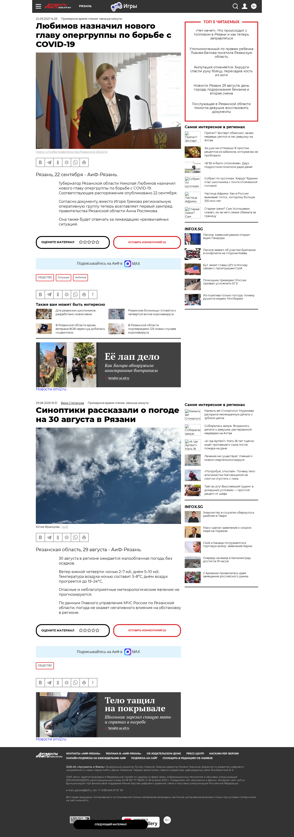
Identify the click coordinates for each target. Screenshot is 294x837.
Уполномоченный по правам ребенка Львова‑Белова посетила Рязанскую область (221, 53)
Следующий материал (111, 824)
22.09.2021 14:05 (46, 18)
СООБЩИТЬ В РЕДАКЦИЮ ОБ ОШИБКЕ (188, 758)
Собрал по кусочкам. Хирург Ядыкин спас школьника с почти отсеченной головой (231, 182)
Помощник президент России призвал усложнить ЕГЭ (224, 282)
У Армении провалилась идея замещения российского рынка (225, 575)
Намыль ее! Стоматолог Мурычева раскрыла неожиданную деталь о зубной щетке (229, 414)
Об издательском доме (164, 753)
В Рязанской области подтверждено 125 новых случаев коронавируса (152, 328)
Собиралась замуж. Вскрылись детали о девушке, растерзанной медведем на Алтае (228, 429)
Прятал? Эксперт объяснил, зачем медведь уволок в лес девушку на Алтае (228, 136)
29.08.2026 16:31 (46, 403)
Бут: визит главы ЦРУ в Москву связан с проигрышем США (225, 267)
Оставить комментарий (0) (147, 242)
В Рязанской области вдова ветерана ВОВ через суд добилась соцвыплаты (80, 328)
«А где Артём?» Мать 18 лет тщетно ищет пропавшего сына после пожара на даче (229, 444)
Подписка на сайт (144, 758)
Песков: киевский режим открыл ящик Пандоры (226, 236)
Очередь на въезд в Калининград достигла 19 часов (227, 559)
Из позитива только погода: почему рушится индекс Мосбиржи (228, 297)
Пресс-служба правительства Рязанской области (71, 151)
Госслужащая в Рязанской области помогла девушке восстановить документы (221, 108)
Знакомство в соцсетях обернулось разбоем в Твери (228, 514)
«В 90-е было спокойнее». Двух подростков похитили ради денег (228, 165)
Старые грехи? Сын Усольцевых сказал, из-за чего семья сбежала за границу (230, 212)
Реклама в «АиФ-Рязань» (123, 753)
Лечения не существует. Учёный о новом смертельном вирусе (228, 458)
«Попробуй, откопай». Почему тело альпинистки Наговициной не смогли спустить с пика (229, 475)
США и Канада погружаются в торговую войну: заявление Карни (227, 544)
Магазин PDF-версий (224, 753)
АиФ (65, 526)
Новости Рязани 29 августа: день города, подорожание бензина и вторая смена (221, 89)
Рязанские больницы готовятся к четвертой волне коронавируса (152, 312)
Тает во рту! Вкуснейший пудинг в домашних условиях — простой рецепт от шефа (228, 490)
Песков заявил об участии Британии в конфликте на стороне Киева (229, 251)
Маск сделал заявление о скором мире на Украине (227, 529)
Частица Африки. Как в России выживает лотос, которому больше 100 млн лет (229, 197)
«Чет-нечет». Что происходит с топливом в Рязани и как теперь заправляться (221, 34)
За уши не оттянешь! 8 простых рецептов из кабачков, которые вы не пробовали (231, 151)
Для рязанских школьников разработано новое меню (76, 312)
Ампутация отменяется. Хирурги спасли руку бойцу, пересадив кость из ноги (221, 71)
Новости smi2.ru (51, 389)
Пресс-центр (195, 753)
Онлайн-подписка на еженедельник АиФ (96, 758)
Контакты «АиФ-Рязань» (83, 753)
